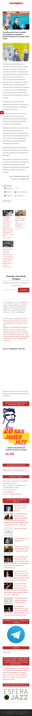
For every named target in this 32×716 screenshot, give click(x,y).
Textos (10, 304)
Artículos (17, 305)
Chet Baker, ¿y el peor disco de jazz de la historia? (20, 508)
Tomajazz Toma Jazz (15, 494)
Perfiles (5, 307)
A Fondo (10, 305)
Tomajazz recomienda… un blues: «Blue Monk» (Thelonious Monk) (21, 600)
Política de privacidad (8, 711)
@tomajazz (10, 492)
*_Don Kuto (16, 304)
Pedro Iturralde (17, 310)
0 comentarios (20, 312)
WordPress (22, 713)
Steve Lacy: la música (20, 528)
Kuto (9, 310)
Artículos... (24, 305)
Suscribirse (23, 290)
